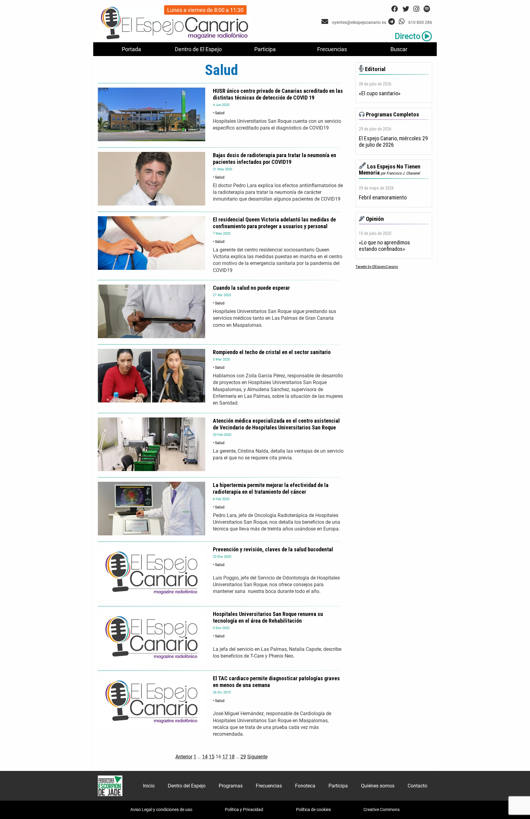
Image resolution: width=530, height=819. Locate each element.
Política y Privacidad (244, 809)
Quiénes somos (377, 786)
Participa (265, 49)
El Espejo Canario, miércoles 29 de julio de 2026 (393, 141)
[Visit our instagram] (416, 9)
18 (232, 757)
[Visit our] (325, 21)
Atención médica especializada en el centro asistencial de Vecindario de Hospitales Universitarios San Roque (276, 424)
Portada (131, 49)
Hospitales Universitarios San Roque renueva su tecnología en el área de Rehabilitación (268, 617)
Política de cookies (313, 809)
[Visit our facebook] (394, 9)
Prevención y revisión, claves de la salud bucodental (273, 549)
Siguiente (257, 757)
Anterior (183, 757)
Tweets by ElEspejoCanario (376, 266)
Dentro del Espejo (186, 786)
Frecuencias (332, 49)
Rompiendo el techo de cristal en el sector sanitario (272, 352)
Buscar (398, 49)
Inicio (149, 786)
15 (211, 757)
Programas (231, 786)
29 (243, 757)
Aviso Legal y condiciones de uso (161, 809)
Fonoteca (305, 786)
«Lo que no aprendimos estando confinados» (384, 246)
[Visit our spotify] (426, 9)
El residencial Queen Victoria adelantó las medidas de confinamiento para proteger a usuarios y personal (274, 222)
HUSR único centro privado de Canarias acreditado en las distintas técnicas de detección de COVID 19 (278, 94)
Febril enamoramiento (383, 197)
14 (205, 757)
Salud (220, 113)
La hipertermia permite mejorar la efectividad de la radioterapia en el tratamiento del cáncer (270, 488)
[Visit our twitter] (405, 9)
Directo (408, 36)
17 (225, 757)
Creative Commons (381, 809)
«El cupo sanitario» (380, 93)
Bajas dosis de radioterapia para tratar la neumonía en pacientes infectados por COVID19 (274, 158)
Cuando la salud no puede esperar (251, 288)
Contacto (417, 786)
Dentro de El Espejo (198, 49)
